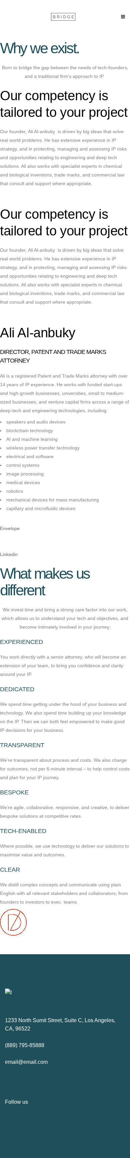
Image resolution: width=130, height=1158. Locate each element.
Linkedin (9, 554)
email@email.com (26, 1062)
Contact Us (11, 194)
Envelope (10, 528)
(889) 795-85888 (24, 1045)
